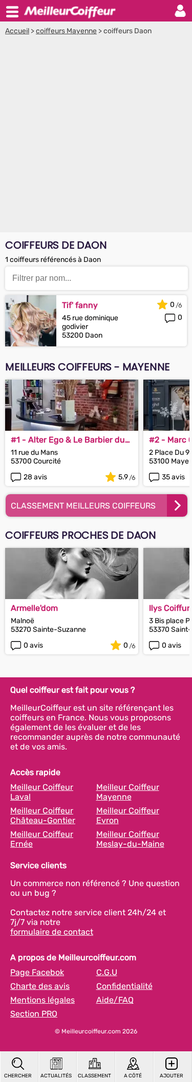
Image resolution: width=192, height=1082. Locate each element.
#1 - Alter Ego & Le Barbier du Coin (68, 440)
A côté (133, 1076)
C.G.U (106, 972)
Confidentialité (124, 986)
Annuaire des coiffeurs (70, 10)
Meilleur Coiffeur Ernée (41, 839)
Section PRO (33, 1014)
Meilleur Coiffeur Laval (41, 792)
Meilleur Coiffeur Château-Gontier (42, 815)
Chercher (18, 1076)
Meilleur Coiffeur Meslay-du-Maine (130, 839)
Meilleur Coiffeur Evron (127, 815)
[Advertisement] (96, 136)
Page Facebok (37, 972)
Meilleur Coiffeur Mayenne (127, 792)
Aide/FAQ (115, 1000)
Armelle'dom (34, 608)
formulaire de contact (51, 932)
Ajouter (171, 1076)
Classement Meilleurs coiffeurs (83, 506)
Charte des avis (40, 986)
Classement (94, 1076)
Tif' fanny (80, 305)
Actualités (56, 1076)
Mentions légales (42, 1000)
